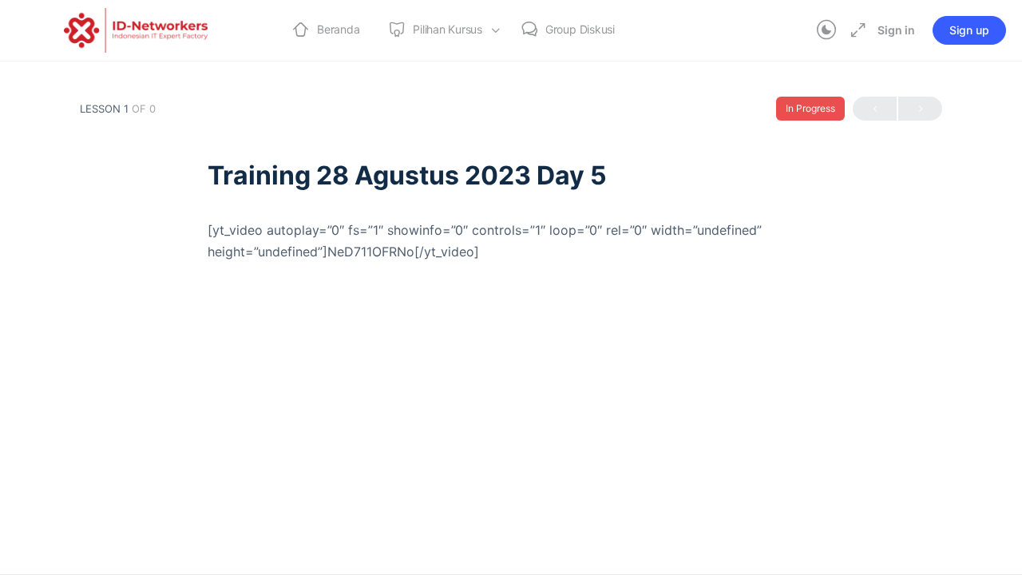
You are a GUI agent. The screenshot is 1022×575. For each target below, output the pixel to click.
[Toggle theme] (826, 30)
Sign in (896, 30)
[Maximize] (855, 30)
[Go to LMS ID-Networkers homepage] (136, 29)
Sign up (969, 30)
